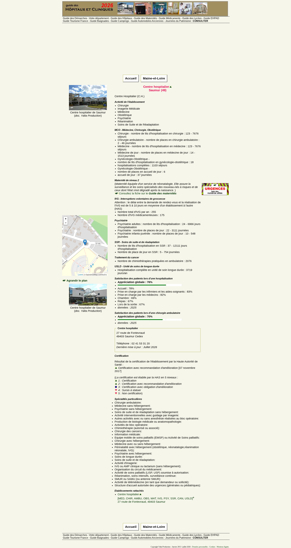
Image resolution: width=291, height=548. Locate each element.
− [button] (66, 222)
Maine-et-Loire (154, 78)
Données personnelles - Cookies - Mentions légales (210, 547)
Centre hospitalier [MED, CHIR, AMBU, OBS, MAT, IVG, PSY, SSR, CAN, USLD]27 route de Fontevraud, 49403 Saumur (156, 498)
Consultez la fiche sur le (147, 193)
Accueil (130, 78)
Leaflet (80, 274)
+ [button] (66, 218)
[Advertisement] (145, 50)
